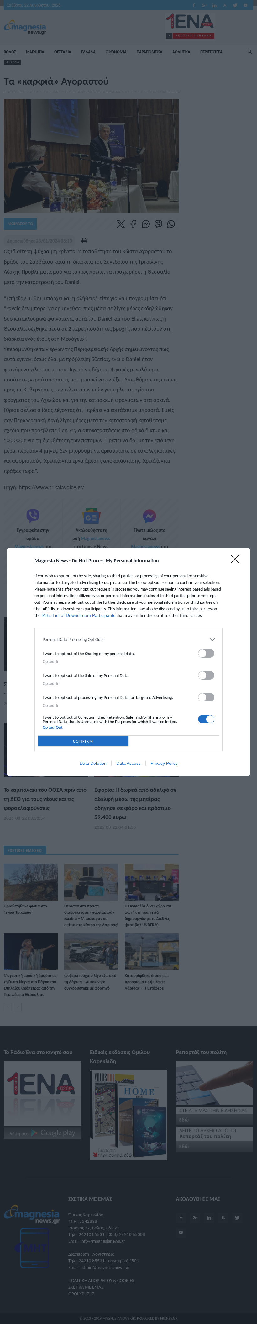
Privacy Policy (164, 763)
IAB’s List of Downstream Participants (78, 615)
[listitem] (128, 639)
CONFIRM (83, 741)
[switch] (206, 653)
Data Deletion (93, 763)
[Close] (237, 561)
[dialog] (128, 662)
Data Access (128, 763)
